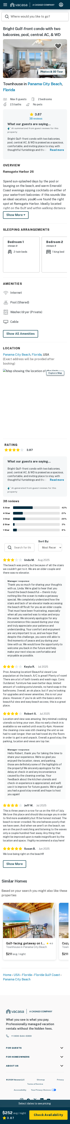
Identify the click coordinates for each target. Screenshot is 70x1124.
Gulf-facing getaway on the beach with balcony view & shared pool (25, 943)
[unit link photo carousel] (29, 920)
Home (7, 975)
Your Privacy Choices (41, 1090)
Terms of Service (35, 1084)
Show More (14, 864)
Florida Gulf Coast (47, 975)
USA (17, 975)
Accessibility (20, 1090)
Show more (15, 215)
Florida (9, 89)
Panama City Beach (45, 83)
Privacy (60, 1079)
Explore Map (55, 373)
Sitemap (41, 1079)
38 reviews (35, 118)
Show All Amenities (20, 334)
